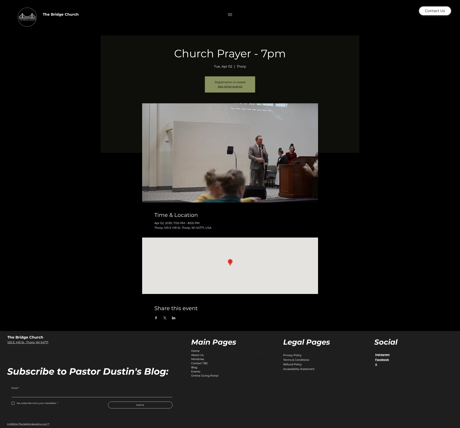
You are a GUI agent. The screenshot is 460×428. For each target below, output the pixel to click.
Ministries (197, 359)
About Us (197, 355)
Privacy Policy (292, 355)
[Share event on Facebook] (156, 317)
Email (15, 388)
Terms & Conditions (296, 360)
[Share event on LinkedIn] (173, 317)
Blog (194, 367)
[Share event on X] (165, 317)
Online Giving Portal (204, 375)
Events (195, 371)
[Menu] (230, 14)
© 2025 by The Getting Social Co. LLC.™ (28, 424)
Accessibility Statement (298, 369)
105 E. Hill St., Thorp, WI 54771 (27, 342)
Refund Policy (292, 364)
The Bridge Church (61, 14)
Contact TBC (199, 363)
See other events (230, 86)
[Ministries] (261, 359)
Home (195, 351)
